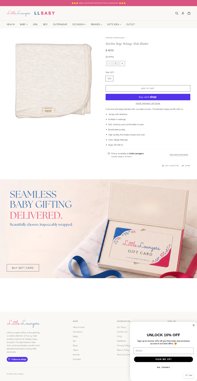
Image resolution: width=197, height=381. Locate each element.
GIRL (35, 24)
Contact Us (122, 331)
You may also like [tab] (98, 292)
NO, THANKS (163, 367)
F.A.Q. (119, 336)
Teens (75, 350)
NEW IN (11, 24)
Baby (75, 336)
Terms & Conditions (126, 354)
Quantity (110, 56)
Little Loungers (18, 374)
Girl (74, 340)
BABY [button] (23, 24)
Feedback (121, 340)
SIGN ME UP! (163, 359)
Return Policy (123, 350)
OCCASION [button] (78, 24)
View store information (179, 155)
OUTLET (130, 24)
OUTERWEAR (60, 24)
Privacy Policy (123, 345)
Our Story (121, 327)
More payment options (148, 103)
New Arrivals (78, 327)
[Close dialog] (194, 325)
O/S (109, 78)
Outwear (77, 359)
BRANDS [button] (95, 24)
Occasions (77, 331)
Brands (76, 354)
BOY (45, 24)
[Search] (176, 13)
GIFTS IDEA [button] (113, 24)
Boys (75, 345)
